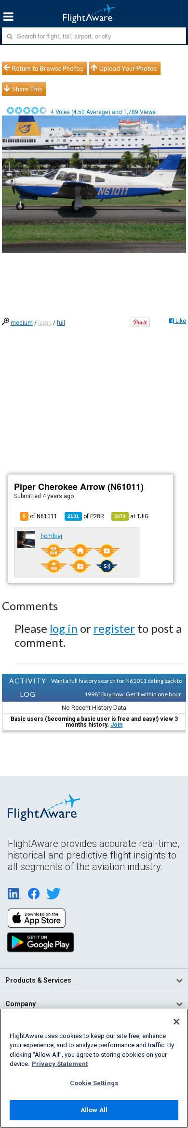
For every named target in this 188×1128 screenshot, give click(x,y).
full (61, 323)
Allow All (94, 1110)
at (131, 516)
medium (22, 323)
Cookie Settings (94, 1083)
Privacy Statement (60, 1063)
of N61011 (40, 516)
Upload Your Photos (128, 68)
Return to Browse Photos (47, 68)
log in (64, 628)
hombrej (51, 536)
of (85, 516)
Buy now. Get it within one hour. (141, 694)
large (45, 323)
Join (116, 724)
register (114, 628)
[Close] (176, 1021)
